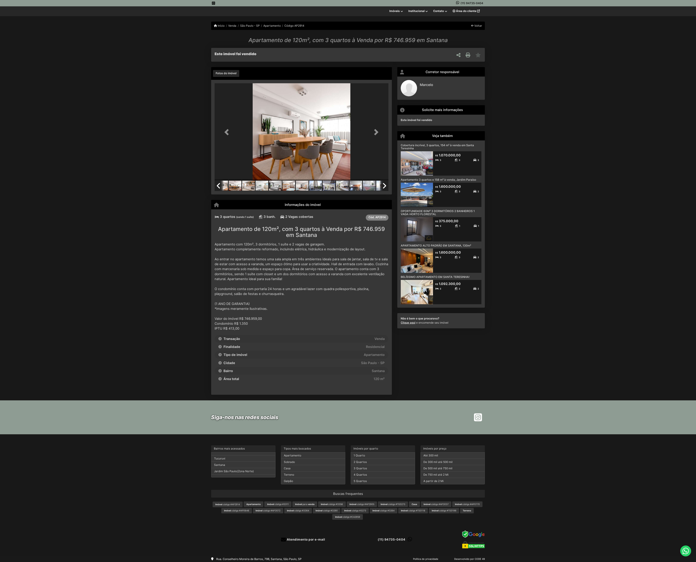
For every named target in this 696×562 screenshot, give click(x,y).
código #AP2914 (227, 504)
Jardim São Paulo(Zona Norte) (234, 471)
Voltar (478, 25)
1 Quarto (359, 455)
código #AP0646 (236, 510)
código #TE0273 (393, 504)
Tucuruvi (219, 458)
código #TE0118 (413, 510)
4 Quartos (360, 474)
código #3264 (383, 510)
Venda (232, 25)
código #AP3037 (436, 504)
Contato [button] (438, 11)
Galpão (288, 481)
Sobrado (289, 462)
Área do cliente (466, 11)
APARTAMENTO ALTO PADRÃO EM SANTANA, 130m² (436, 245)
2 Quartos (360, 462)
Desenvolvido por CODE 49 (469, 558)
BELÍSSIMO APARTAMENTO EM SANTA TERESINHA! (435, 277)
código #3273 (355, 510)
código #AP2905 (361, 504)
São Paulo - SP (250, 25)
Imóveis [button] (394, 11)
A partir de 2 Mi (433, 481)
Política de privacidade (425, 558)
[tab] (226, 73)
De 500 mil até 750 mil (437, 468)
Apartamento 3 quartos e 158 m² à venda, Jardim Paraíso (438, 179)
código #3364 (298, 510)
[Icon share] (213, 3)
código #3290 (327, 510)
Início (221, 25)
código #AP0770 (467, 504)
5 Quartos (360, 481)
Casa (287, 468)
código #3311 (278, 504)
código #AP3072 (268, 510)
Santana (219, 465)
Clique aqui (408, 322)
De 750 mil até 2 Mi (436, 474)
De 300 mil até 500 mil (438, 462)
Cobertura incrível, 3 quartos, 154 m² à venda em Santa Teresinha (437, 146)
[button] (228, 132)
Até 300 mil (430, 455)
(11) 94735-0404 (472, 3)
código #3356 (332, 504)
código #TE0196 (444, 510)
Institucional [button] (416, 11)
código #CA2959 (347, 517)
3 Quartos (360, 468)
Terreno (289, 474)
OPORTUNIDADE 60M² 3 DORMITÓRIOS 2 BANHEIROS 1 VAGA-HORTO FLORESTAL (438, 212)
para (304, 504)
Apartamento (272, 25)
